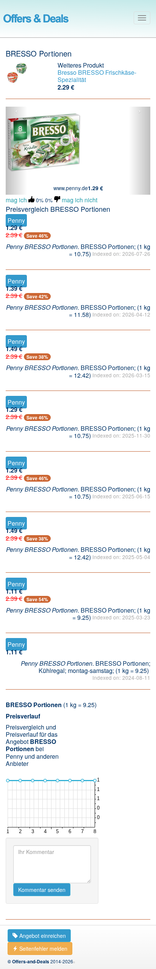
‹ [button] (16, 111)
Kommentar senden (42, 889)
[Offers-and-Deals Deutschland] (36, 17)
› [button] (139, 111)
